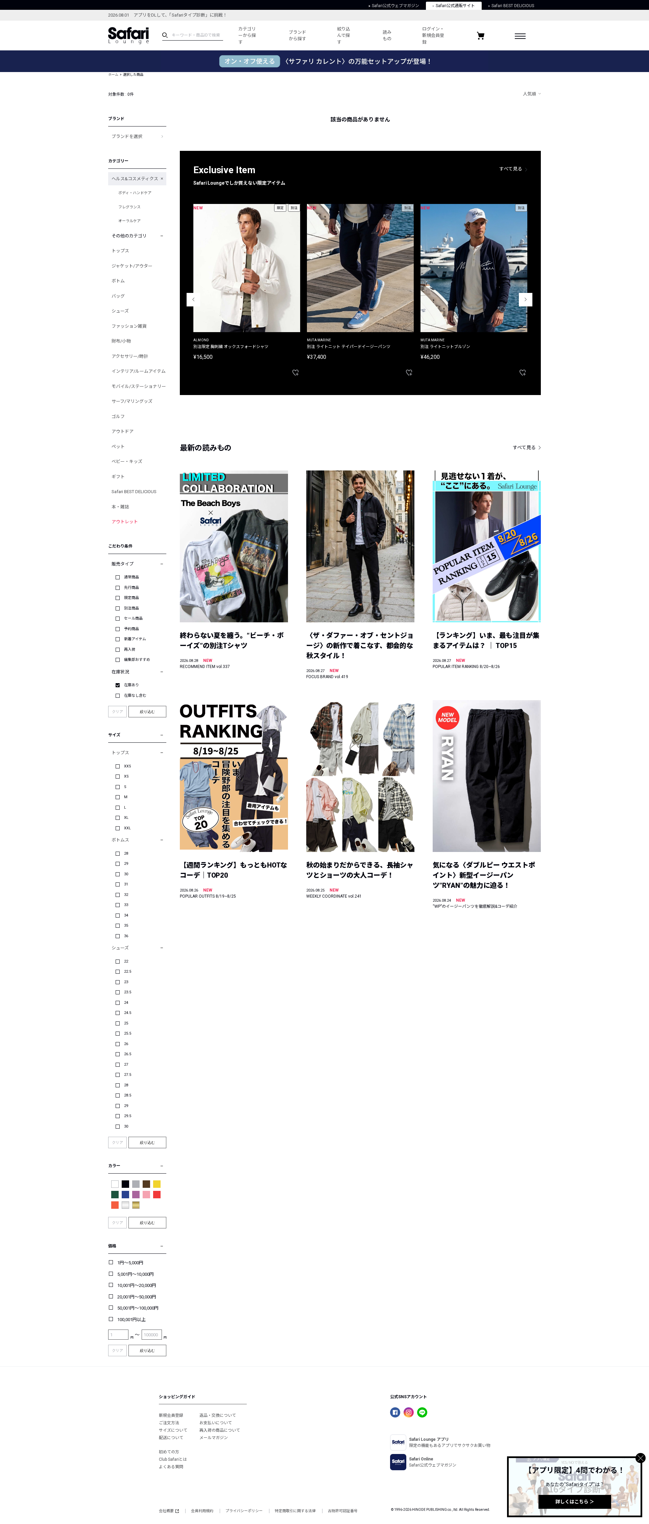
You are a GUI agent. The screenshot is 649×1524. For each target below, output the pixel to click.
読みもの (387, 36)
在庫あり (131, 685)
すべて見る (510, 168)
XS (126, 776)
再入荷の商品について (219, 1430)
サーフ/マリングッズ (132, 401)
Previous (193, 299)
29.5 (127, 1116)
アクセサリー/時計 (130, 356)
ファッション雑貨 (129, 326)
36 (126, 936)
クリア (117, 712)
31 (126, 884)
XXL (127, 828)
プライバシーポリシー (244, 1511)
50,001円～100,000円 (138, 1308)
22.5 (127, 971)
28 (126, 853)
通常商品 (131, 577)
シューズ (120, 311)
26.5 (127, 1054)
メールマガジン (213, 1437)
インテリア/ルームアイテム (139, 371)
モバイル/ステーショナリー (139, 386)
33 (126, 905)
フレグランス (129, 207)
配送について (171, 1437)
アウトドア (123, 431)
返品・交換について (217, 1415)
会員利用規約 (202, 1511)
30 (126, 874)
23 (126, 982)
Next (525, 299)
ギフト (118, 476)
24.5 (127, 1013)
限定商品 (131, 598)
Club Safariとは (173, 1459)
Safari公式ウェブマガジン (395, 5)
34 (126, 915)
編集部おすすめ (137, 659)
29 (126, 863)
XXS (127, 766)
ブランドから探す (297, 36)
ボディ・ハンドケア (134, 193)
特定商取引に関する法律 (295, 1511)
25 (126, 1023)
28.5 (127, 1095)
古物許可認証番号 (343, 1511)
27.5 (127, 1074)
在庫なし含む (135, 695)
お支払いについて (215, 1423)
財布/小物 (121, 341)
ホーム (113, 74)
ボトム (118, 280)
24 (126, 1002)
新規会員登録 (171, 1415)
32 (126, 895)
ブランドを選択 (127, 136)
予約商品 (131, 629)
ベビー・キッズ (127, 461)
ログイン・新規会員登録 (433, 35)
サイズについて (173, 1430)
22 (126, 961)
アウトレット (125, 521)
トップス (120, 250)
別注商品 (131, 608)
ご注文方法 (169, 1423)
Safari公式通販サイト (455, 5)
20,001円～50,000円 (136, 1296)
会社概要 (166, 1511)
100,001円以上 (131, 1319)
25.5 (127, 1033)
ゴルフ (118, 416)
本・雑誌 (120, 506)
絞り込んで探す (343, 35)
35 (126, 925)
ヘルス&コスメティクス (135, 178)
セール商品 (133, 618)
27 (126, 1064)
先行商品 (131, 587)
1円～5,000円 (130, 1262)
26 (126, 1044)
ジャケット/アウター (132, 266)
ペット (118, 446)
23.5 (127, 992)
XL (126, 817)
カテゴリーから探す (247, 35)
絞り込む (147, 712)
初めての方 (169, 1452)
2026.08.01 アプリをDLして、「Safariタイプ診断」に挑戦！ (167, 15)
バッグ (118, 296)
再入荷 (129, 649)
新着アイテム (135, 639)
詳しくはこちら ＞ (574, 1501)
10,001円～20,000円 (136, 1285)
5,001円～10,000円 (135, 1274)
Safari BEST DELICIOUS (512, 5)
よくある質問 (171, 1466)
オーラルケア (129, 221)
